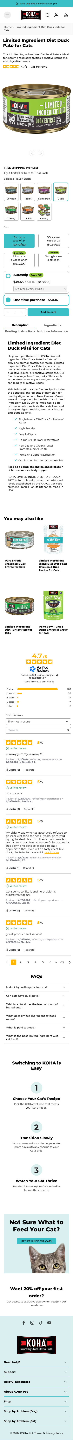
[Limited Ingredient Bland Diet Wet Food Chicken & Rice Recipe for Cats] (53, 539)
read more (52, 852)
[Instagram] (32, 1322)
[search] (47, 15)
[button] (48, 312)
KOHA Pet (26, 1433)
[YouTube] (49, 1322)
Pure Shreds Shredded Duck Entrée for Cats (15, 563)
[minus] (8, 312)
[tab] (6, 553)
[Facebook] (23, 1322)
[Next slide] (41, 153)
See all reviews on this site (39, 681)
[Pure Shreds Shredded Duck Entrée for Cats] (19, 539)
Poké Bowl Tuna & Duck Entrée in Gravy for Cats (53, 629)
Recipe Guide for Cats (36, 1241)
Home (8, 27)
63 (62, 962)
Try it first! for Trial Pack (26, 173)
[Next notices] (70, 962)
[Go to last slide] (32, 153)
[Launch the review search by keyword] (68, 730)
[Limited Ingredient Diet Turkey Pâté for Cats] (19, 605)
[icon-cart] (64, 15)
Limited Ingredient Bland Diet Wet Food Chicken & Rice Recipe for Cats (53, 565)
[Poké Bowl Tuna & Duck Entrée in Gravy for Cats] (53, 605)
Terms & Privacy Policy (48, 1433)
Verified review (18, 748)
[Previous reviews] (7, 962)
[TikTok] (40, 1322)
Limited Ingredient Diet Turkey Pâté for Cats (18, 629)
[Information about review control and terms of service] (57, 675)
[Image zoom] (36, 111)
